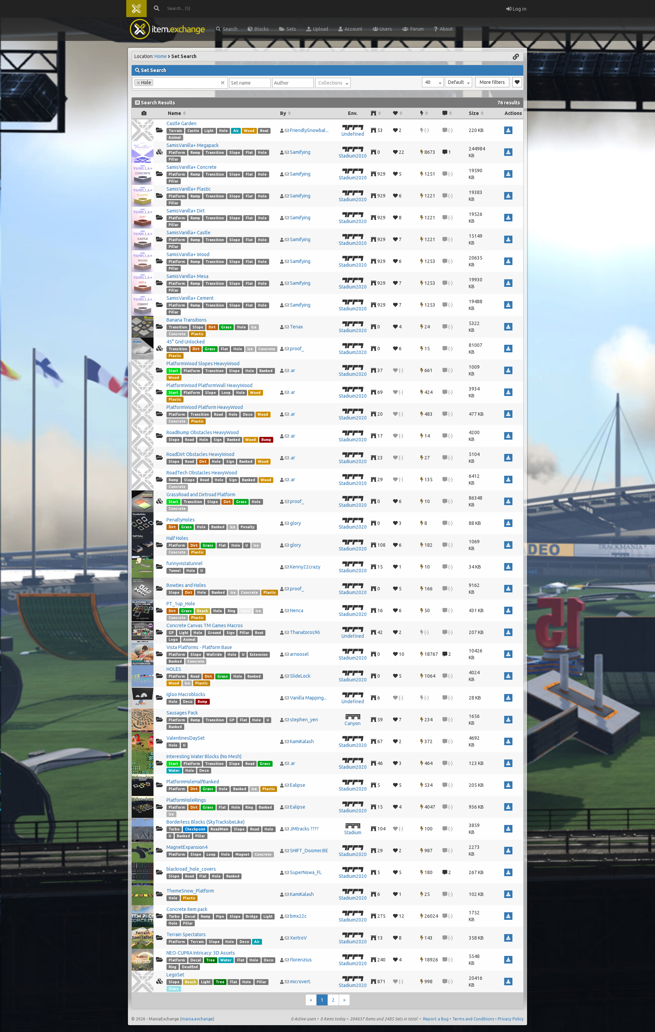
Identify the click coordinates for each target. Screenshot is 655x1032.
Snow (245, 611)
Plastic (197, 334)
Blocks (260, 29)
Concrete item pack (186, 909)
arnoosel (299, 654)
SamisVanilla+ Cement (190, 298)
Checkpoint (195, 829)
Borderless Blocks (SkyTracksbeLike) (205, 822)
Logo (173, 639)
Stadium (352, 832)
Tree (210, 960)
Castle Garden (181, 123)
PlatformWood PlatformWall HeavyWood (209, 385)
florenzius (301, 959)
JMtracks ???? (304, 828)
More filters (492, 82)
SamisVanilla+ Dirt (185, 210)
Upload (319, 29)
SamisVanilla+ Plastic (188, 189)
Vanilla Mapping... (308, 698)
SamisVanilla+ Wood (187, 254)
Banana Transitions (186, 320)
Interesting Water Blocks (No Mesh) (204, 756)
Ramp (195, 152)
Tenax (296, 326)
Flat (249, 152)
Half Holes (177, 538)
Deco (247, 414)
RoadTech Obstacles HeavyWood (201, 472)
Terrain (175, 131)
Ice (254, 327)
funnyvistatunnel (184, 563)
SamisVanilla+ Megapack (192, 145)
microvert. (300, 981)
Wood (249, 131)
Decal (190, 916)
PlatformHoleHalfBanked (192, 781)
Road (218, 414)
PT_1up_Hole (180, 603)
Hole (223, 131)
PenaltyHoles (180, 519)
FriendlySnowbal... (309, 130)
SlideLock (300, 676)
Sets (290, 29)
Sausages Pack (182, 713)
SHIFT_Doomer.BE (309, 850)
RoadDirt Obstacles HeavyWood (200, 454)
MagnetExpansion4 (186, 847)
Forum (416, 29)
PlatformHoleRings (186, 800)
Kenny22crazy (305, 567)
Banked (266, 371)
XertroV (298, 938)
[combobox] (433, 82)
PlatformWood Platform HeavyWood (204, 407)
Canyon (353, 723)
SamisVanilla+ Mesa (187, 276)
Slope (234, 152)
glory (295, 523)
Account (352, 29)
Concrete (177, 334)
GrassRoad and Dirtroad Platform (200, 494)
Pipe (220, 916)
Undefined (352, 134)
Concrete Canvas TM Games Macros (204, 625)
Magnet (242, 854)
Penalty (247, 527)
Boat (264, 131)
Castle (193, 131)
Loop (226, 392)
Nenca (296, 610)
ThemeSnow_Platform (190, 891)
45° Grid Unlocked (185, 341)
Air (236, 131)
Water (174, 770)
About (445, 29)
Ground (214, 633)
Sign (217, 440)
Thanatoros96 (305, 632)
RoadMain (219, 829)
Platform (177, 152)
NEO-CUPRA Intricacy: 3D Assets (200, 953)
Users (385, 29)
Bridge (252, 916)
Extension (258, 654)
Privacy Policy (511, 1019)
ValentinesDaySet (185, 738)
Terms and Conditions (473, 1019)
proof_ (297, 348)
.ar (292, 370)
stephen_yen (304, 719)
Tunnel (175, 571)
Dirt (212, 327)
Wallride (214, 654)
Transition (214, 152)
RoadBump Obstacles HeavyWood (202, 432)
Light (209, 131)
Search (229, 29)
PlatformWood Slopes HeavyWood (202, 363)
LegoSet (175, 974)
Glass (174, 989)
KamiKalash (302, 741)
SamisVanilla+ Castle (188, 232)
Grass (226, 327)
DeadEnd (190, 967)
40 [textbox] (428, 82)
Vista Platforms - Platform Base (199, 647)
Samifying (300, 152)
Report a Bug (436, 1019)
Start (173, 371)
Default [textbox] (456, 82)
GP (171, 633)
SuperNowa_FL (306, 872)
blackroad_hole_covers (191, 869)
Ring (231, 611)
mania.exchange (197, 1019)
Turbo (174, 829)
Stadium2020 (353, 156)
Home (161, 56)
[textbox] (333, 83)
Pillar (173, 159)
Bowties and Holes (186, 585)
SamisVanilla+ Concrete (191, 167)
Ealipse (297, 785)
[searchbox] (157, 82)
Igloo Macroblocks (185, 694)
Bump (266, 440)
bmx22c (298, 916)
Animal (175, 137)
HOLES (173, 669)
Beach (202, 611)
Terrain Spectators (186, 934)
